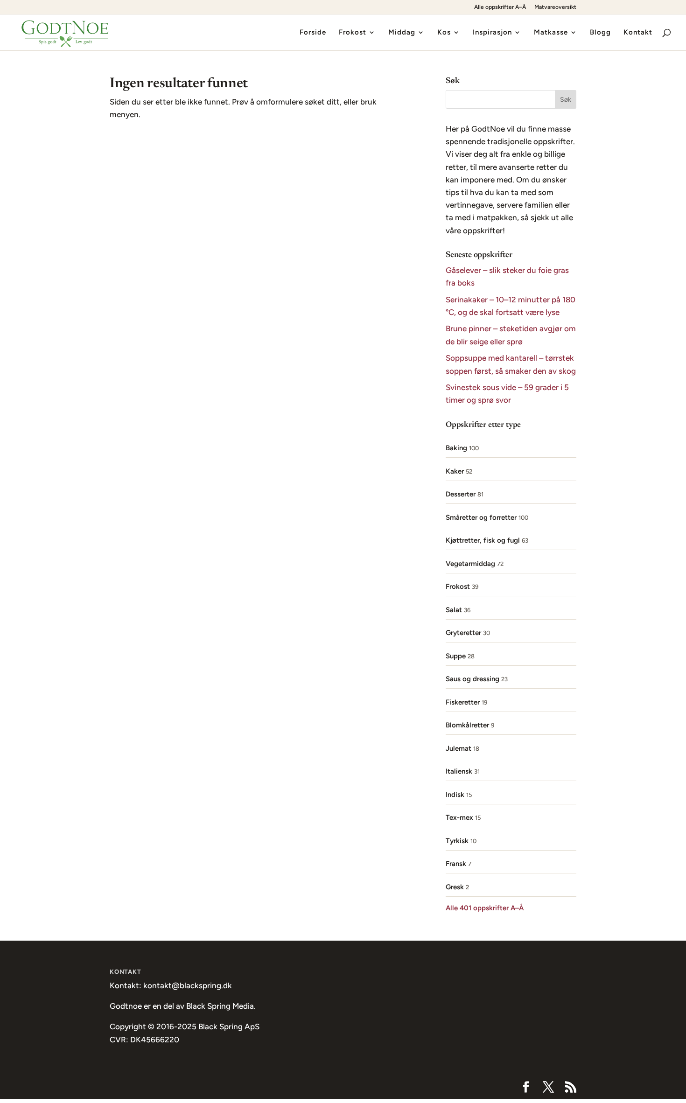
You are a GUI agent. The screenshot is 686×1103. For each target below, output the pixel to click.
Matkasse (551, 32)
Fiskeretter (463, 702)
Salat (454, 610)
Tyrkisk (457, 841)
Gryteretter (463, 632)
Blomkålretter (467, 725)
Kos (444, 32)
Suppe (456, 656)
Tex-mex (459, 817)
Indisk (455, 794)
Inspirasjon (492, 32)
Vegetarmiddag (470, 563)
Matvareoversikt (555, 7)
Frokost (352, 32)
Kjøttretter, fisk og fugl (483, 540)
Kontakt (637, 32)
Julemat (458, 748)
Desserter (461, 494)
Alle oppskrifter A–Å (500, 7)
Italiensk (459, 771)
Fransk (456, 863)
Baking (456, 448)
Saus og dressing (472, 679)
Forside (313, 32)
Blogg (600, 32)
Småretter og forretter (481, 517)
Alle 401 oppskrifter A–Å (485, 908)
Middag (401, 32)
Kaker (455, 471)
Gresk (455, 887)
